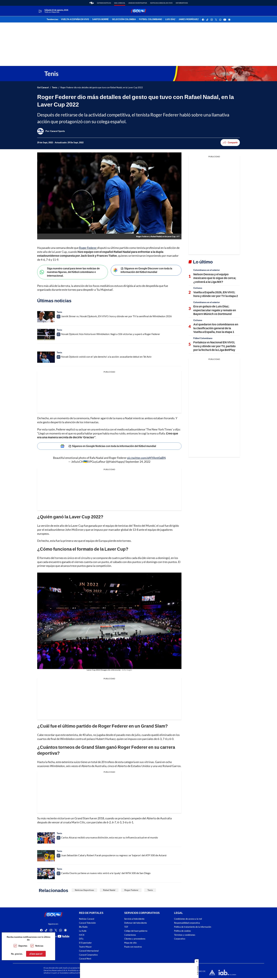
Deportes (22, 945)
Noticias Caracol (86, 919)
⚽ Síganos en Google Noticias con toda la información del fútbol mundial (112, 445)
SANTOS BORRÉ (100, 19)
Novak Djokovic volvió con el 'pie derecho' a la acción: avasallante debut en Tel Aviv (106, 356)
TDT (126, 927)
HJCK (81, 935)
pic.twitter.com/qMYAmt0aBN (146, 457)
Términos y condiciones (184, 935)
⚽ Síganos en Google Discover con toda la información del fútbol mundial (146, 270)
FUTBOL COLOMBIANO (150, 19)
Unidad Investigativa (137, 3)
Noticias (39, 945)
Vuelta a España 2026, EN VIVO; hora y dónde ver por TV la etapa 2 (215, 294)
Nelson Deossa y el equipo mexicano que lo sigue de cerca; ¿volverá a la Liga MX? (214, 277)
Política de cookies (182, 931)
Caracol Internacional (89, 951)
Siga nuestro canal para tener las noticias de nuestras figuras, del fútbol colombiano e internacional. (73, 272)
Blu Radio (83, 927)
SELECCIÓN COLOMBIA (124, 19)
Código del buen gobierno (135, 931)
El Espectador (85, 943)
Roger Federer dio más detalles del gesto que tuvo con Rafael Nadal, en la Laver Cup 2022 (101, 87)
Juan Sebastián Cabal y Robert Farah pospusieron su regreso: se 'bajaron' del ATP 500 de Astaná (113, 855)
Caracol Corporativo (88, 955)
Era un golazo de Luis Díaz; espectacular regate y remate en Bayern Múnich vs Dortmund (214, 310)
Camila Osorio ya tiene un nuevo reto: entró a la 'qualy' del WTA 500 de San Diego (106, 873)
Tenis (54, 87)
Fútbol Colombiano (202, 338)
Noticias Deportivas (84, 890)
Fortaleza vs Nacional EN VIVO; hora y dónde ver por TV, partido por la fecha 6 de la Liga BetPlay (214, 346)
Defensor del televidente (135, 923)
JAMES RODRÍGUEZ (189, 19)
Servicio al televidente (134, 919)
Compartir (233, 142)
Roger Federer (88, 247)
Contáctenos (130, 935)
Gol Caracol (119, 3)
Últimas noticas (104, 3)
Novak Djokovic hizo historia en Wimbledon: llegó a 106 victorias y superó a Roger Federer (110, 333)
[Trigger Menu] (40, 11)
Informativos (182, 3)
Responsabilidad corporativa (187, 923)
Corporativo (179, 939)
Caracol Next (85, 959)
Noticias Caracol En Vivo (161, 3)
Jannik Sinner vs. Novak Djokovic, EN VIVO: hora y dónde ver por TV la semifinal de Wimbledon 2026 (116, 316)
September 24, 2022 (137, 461)
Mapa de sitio (130, 943)
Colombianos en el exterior (206, 270)
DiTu (81, 939)
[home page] (91, 3)
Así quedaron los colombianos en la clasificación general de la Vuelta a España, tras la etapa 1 (215, 328)
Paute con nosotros (133, 947)
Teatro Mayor (85, 947)
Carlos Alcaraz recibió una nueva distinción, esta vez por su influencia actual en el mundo (109, 837)
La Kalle (82, 931)
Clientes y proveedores (134, 939)
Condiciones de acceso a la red (188, 919)
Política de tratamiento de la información (192, 927)
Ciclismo (197, 288)
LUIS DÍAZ (170, 19)
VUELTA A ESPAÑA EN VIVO (75, 19)
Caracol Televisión (87, 923)
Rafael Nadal (109, 890)
